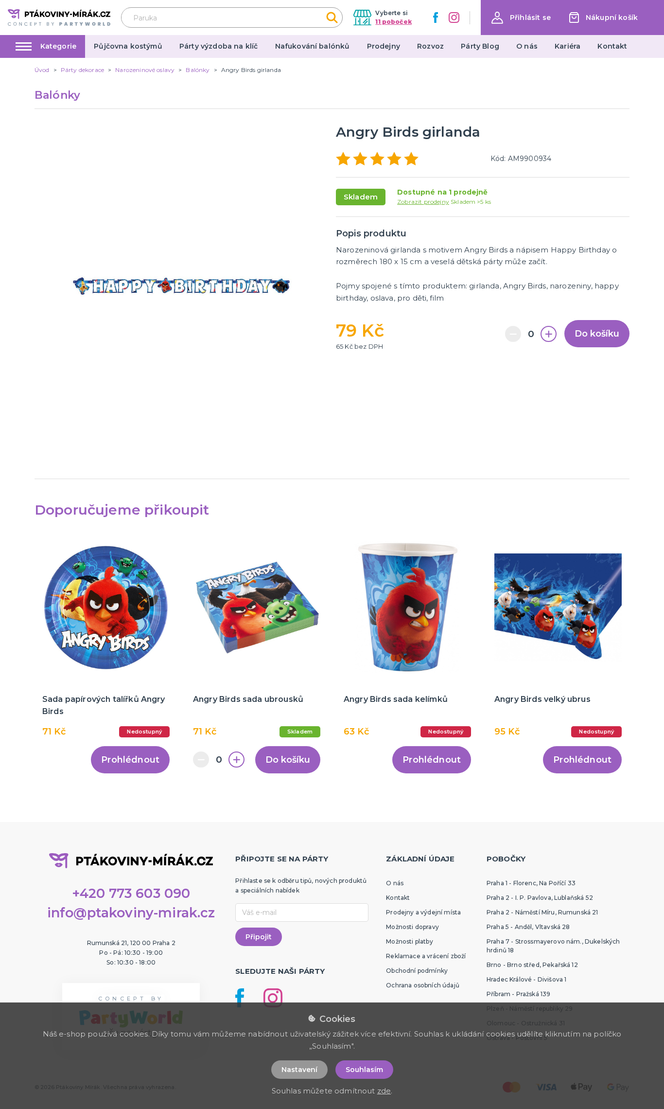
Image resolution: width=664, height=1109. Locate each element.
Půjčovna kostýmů (128, 46)
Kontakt (612, 46)
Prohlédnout (130, 759)
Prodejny (383, 46)
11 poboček (393, 21)
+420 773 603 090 (131, 893)
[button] (521, 17)
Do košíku (597, 333)
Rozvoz (430, 46)
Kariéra (567, 46)
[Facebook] (435, 17)
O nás (527, 46)
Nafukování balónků (312, 46)
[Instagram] (454, 17)
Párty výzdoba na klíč (218, 46)
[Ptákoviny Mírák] (59, 17)
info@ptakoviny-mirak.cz (131, 913)
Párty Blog (480, 46)
